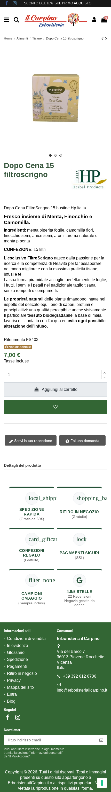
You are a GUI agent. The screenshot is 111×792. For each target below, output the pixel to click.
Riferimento (14, 339)
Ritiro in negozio (22, 673)
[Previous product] (103, 38)
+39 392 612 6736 (79, 676)
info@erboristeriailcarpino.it (82, 690)
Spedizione (17, 659)
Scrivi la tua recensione (32, 441)
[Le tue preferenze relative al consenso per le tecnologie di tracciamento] (102, 783)
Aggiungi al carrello (59, 389)
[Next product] (106, 38)
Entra (12, 694)
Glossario (16, 652)
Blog (11, 701)
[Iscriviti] (101, 740)
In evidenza (17, 645)
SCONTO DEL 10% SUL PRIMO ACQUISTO (57, 3)
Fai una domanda (84, 441)
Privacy (14, 680)
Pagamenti (17, 666)
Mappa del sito (20, 687)
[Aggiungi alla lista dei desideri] (55, 407)
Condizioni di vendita (26, 638)
